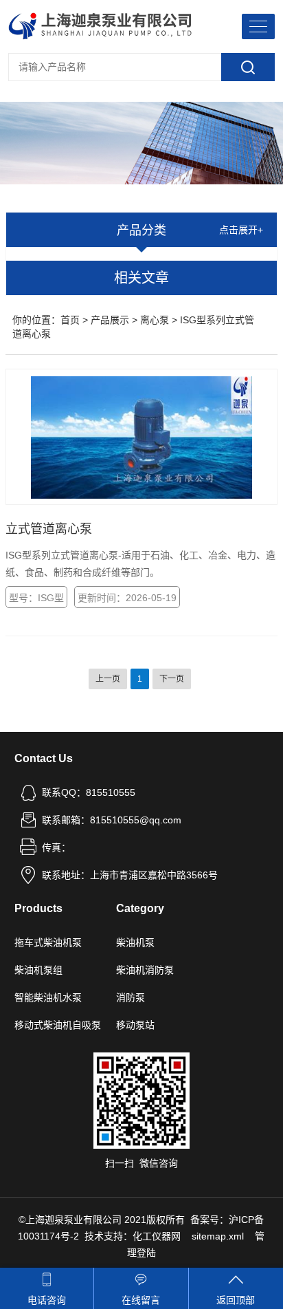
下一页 (171, 679)
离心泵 (154, 319)
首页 (70, 319)
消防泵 (130, 997)
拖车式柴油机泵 (48, 942)
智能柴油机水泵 (48, 997)
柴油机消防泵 (145, 969)
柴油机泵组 (38, 969)
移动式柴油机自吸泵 (57, 1024)
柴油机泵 (135, 942)
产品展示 (110, 319)
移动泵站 (135, 1024)
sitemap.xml (218, 1236)
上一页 (107, 679)
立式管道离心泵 (48, 529)
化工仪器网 (157, 1236)
